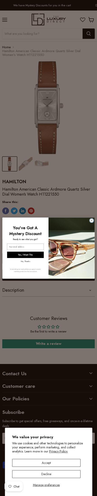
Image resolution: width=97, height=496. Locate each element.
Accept (46, 463)
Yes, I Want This (25, 254)
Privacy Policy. (58, 451)
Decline (46, 474)
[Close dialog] (92, 220)
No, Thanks (25, 261)
